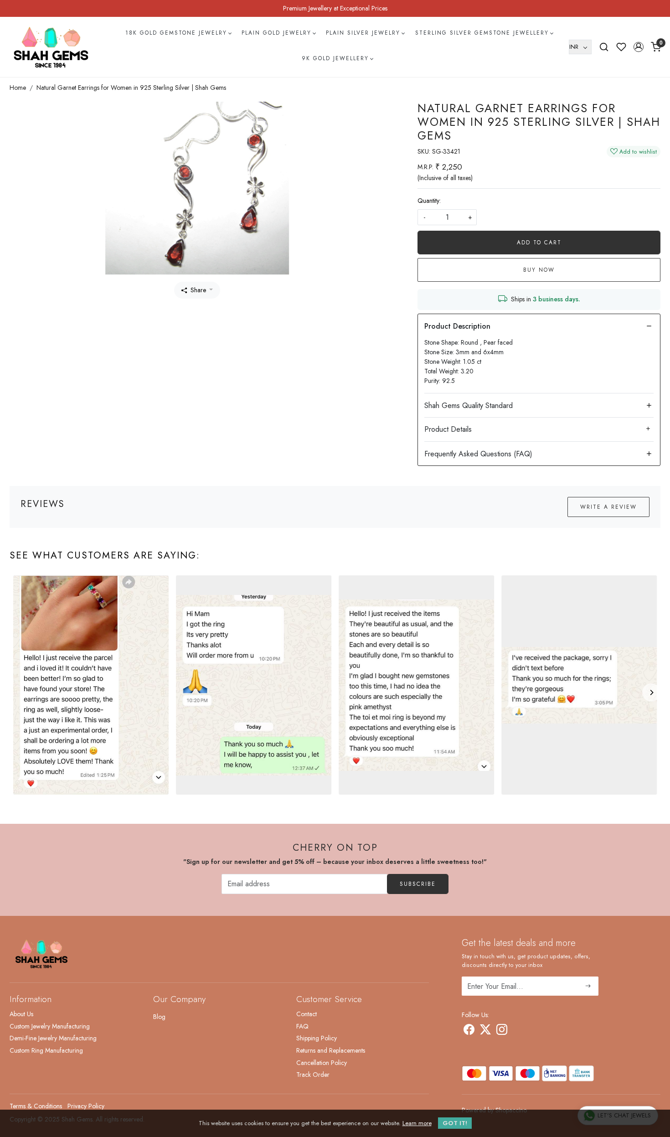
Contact (306, 1013)
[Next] (651, 692)
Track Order (313, 1074)
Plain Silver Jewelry (363, 33)
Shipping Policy (316, 1038)
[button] (638, 47)
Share (198, 290)
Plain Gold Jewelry (276, 33)
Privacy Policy (85, 1106)
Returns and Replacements (330, 1050)
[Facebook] (469, 1031)
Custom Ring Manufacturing (46, 1050)
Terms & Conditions (36, 1106)
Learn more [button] (417, 1123)
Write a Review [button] (608, 507)
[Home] (51, 47)
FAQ (302, 1026)
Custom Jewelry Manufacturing (50, 1026)
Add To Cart (539, 242)
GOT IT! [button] (455, 1123)
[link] (604, 47)
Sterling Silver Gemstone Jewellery (482, 33)
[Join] (588, 986)
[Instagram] (502, 1031)
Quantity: (429, 200)
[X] (485, 1031)
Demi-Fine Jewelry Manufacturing (53, 1038)
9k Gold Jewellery (335, 58)
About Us (21, 1013)
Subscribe (418, 884)
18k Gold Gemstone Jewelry (176, 33)
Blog (159, 1016)
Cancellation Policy (321, 1062)
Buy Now (539, 270)
